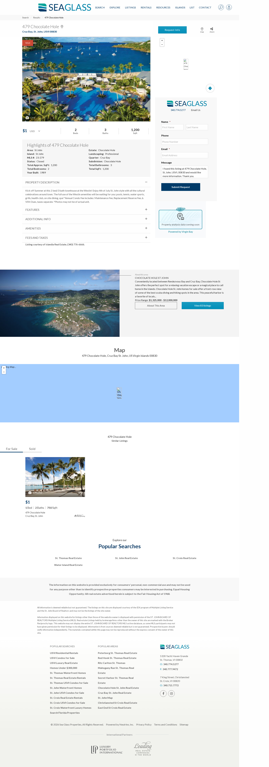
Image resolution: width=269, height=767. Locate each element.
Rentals (146, 7)
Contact (205, 7)
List (192, 7)
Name (165, 121)
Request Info (172, 29)
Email (165, 148)
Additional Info (38, 219)
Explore (115, 7)
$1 (27, 502)
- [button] (162, 44)
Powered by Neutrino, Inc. (120, 724)
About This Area (156, 305)
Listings (130, 7)
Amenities (33, 228)
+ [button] (162, 40)
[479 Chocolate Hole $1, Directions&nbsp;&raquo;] (186, 64)
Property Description (42, 182)
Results (36, 17)
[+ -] (186, 64)
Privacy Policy (143, 724)
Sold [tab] (32, 449)
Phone (165, 135)
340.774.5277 (178, 109)
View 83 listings (202, 305)
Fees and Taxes (36, 237)
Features (32, 209)
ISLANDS (180, 7)
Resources (163, 7)
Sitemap (184, 724)
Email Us (195, 109)
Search (100, 7)
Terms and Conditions (165, 724)
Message (166, 162)
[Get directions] (210, 88)
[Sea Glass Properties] (64, 4)
